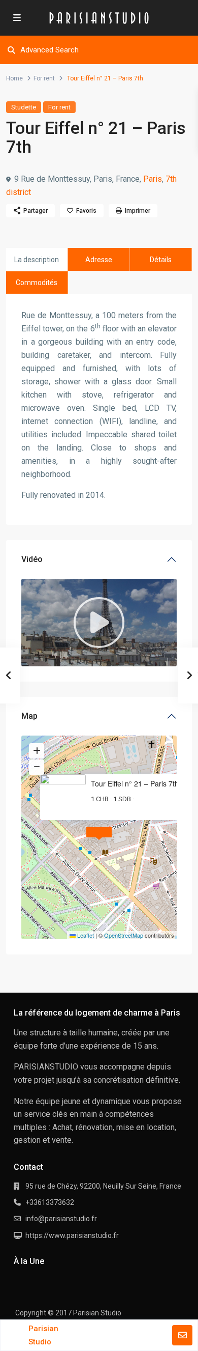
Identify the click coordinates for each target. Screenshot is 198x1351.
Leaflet (85, 935)
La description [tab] (36, 260)
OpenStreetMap (123, 935)
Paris (152, 179)
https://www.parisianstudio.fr (72, 1235)
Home (14, 78)
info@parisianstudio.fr (61, 1219)
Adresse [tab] (98, 260)
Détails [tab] (161, 260)
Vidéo (32, 559)
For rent (44, 78)
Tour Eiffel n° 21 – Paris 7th (135, 783)
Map (29, 716)
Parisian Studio (43, 1335)
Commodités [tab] (36, 282)
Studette (23, 107)
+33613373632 (49, 1202)
